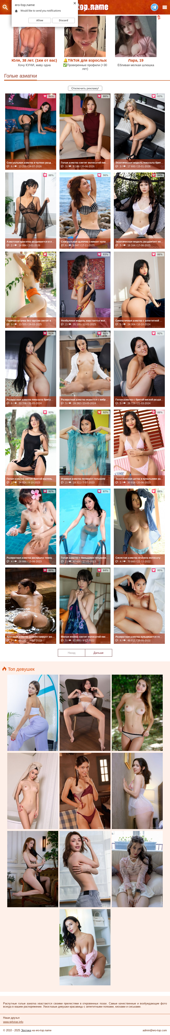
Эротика (26, 1030)
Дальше (98, 652)
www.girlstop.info (13, 1021)
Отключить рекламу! (85, 88)
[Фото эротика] (85, 7)
